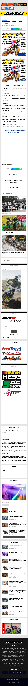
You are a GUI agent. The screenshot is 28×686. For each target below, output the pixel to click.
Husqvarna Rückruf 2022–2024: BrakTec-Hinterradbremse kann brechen (16, 599)
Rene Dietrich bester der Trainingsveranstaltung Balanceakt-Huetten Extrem (13, 253)
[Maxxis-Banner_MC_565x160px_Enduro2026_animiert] (7, 3)
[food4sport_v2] (11, 350)
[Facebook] (3, 672)
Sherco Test (9, 164)
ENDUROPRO (5, 85)
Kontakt (3, 470)
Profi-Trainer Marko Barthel (10, 126)
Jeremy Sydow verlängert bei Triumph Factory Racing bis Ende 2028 (16, 517)
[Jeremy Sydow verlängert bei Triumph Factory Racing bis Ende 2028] (5, 518)
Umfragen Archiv (5, 337)
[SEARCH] (24, 260)
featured (4, 164)
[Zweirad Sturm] (11, 361)
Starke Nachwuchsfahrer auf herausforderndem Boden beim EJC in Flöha (17, 524)
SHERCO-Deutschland (14, 85)
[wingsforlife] (11, 395)
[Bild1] (20, 3)
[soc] (11, 388)
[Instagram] (10, 672)
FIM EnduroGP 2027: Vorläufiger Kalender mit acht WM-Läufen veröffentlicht (17, 612)
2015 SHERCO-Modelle (7, 92)
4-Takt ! (5, 328)
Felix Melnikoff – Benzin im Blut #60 (8, 501)
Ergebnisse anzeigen (14, 334)
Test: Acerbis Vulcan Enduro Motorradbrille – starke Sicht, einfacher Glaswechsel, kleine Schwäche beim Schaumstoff (17, 592)
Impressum (4, 475)
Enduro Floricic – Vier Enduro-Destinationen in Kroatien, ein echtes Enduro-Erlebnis (17, 605)
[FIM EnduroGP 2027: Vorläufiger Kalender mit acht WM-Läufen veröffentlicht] (5, 613)
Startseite (4, 18)
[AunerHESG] (11, 379)
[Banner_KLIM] (11, 309)
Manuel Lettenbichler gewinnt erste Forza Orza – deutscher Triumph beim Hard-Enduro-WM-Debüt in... (17, 531)
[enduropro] (11, 355)
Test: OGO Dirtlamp (14, 175)
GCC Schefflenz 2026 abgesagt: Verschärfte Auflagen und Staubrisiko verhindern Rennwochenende (17, 510)
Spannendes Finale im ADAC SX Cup (8, 232)
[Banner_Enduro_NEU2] (7, 7)
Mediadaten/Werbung (6, 472)
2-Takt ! (5, 326)
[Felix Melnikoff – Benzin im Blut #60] (14, 492)
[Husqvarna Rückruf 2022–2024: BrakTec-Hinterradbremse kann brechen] (5, 600)
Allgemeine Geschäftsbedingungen (9, 473)
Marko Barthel (6, 25)
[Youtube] (13, 672)
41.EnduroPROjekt (11, 87)
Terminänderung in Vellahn (6, 213)
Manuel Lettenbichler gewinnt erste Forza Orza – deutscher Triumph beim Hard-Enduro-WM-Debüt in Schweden (17, 567)
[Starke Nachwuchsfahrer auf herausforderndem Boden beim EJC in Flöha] (5, 525)
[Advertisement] (14, 147)
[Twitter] (6, 672)
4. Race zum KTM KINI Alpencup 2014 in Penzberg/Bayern (14, 181)
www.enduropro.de (8, 123)
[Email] (17, 672)
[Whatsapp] (24, 672)
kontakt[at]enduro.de (16, 665)
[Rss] (20, 672)
